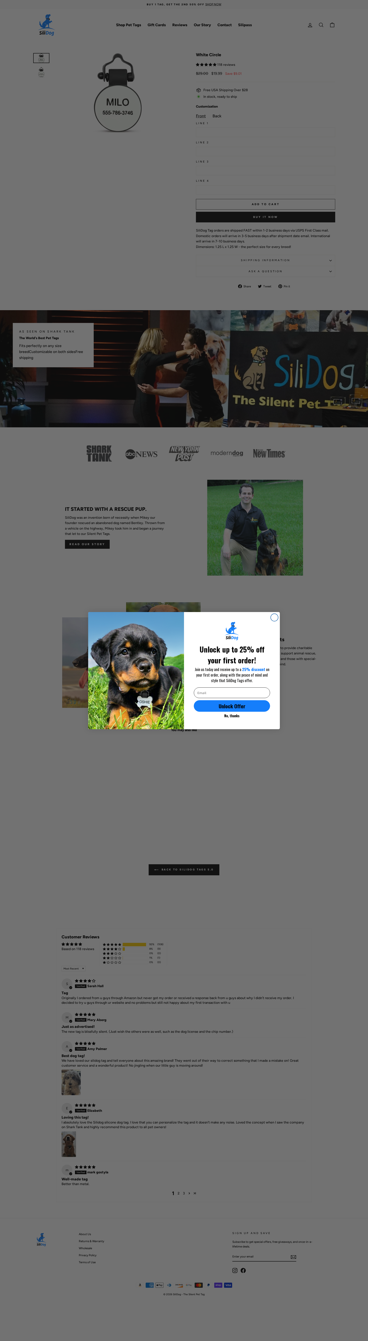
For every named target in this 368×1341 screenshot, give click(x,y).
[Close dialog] (274, 617)
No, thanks (232, 715)
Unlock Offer (232, 706)
